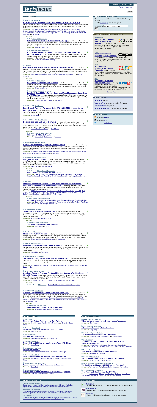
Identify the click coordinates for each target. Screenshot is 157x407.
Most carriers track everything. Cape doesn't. (106, 55)
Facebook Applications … (67, 74)
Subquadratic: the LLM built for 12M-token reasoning (104, 41)
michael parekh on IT (44, 218)
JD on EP (78, 191)
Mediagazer (90, 384)
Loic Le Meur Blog (32, 33)
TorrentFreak (36, 328)
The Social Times (36, 151)
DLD (48, 153)
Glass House (36, 194)
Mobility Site (66, 31)
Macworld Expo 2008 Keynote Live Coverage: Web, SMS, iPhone (47, 343)
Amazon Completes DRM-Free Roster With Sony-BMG (46, 293)
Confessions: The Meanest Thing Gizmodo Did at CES (51, 22)
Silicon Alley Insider (70, 29)
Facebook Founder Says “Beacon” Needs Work (48, 67)
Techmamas (36, 34)
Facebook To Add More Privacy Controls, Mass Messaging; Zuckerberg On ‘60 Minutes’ (57, 94)
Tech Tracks (75, 192)
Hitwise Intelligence (46, 133)
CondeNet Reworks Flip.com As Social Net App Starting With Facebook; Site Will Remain (53, 274)
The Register (76, 202)
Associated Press (61, 298)
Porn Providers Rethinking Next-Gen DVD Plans (99, 372)
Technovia (26, 34)
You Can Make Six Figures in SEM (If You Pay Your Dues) (102, 365)
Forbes (59, 202)
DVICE (48, 226)
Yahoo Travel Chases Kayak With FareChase (97, 328)
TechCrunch (35, 74)
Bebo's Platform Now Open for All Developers (44, 145)
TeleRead (26, 299)
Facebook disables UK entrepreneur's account (42, 245)
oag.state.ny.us (87, 339)
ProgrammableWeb (75, 151)
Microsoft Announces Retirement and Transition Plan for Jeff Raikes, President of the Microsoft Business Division (52, 185)
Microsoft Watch (51, 202)
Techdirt (33, 331)
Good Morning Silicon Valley (104, 347)
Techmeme (98, 100)
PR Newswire (42, 285)
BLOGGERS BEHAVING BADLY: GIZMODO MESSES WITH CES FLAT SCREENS (53, 54)
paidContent (64, 151)
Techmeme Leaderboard (102, 108)
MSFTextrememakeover (38, 191)
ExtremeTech (94, 374)
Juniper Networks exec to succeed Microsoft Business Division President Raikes (57, 200)
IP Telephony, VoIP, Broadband (42, 31)
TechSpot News (57, 309)
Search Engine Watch (110, 367)
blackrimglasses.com (41, 47)
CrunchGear (43, 222)
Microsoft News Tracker (63, 192)
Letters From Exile (76, 31)
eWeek (69, 202)
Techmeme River (100, 103)
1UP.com (101, 374)
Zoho (96, 64)
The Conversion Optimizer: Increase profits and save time (44, 356)
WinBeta (33, 203)
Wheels (38, 209)
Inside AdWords (34, 355)
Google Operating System (79, 176)
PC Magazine (99, 370)
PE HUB (60, 33)
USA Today (80, 298)
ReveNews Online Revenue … (74, 174)
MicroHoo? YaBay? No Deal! (35, 234)
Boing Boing (99, 360)
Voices (64, 202)
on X (105, 120)
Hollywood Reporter (115, 375)
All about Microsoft (44, 198)
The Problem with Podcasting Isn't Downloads (98, 334)
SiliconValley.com (95, 345)
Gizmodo (37, 20)
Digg (31, 267)
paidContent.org (46, 91)
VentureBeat (39, 100)
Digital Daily (121, 345)
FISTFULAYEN (44, 33)
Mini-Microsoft (51, 191)
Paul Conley (28, 319)
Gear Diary (34, 29)
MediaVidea (39, 226)
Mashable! (59, 100)
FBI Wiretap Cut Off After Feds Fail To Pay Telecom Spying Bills (46, 372)
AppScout (118, 374)
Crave (33, 218)
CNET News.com (36, 265)
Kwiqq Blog (56, 151)
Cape (96, 52)
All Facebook (35, 153)
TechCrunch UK (38, 243)
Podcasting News (95, 336)
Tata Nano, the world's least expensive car (43, 224)
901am (61, 29)
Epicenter (97, 350)
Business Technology (59, 352)
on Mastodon (108, 123)
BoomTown (55, 74)
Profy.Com (33, 299)
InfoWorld (38, 348)
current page (104, 23)
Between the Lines (45, 74)
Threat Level (37, 370)
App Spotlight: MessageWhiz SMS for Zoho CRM (104, 68)
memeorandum (91, 388)
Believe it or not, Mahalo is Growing (39, 122)
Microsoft (28, 181)
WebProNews (53, 174)
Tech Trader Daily (126, 347)
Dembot (77, 265)
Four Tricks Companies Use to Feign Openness (99, 351)
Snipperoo (43, 153)
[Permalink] (23, 20)
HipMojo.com (48, 137)
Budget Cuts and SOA (31, 350)
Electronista (72, 299)
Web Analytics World (96, 367)
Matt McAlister (94, 323)
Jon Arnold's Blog (52, 338)
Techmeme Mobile (101, 106)
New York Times (41, 305)
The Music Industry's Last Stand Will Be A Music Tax (45, 259)
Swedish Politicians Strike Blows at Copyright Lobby (43, 329)
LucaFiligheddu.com (37, 338)
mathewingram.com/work (78, 33)
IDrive (96, 79)
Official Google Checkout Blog (46, 171)
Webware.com (44, 50)
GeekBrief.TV (57, 31)
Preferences (128, 7)
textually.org (35, 345)
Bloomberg (52, 298)
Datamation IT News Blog (98, 375)
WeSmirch (89, 393)
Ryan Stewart (55, 129)
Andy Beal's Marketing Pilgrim (104, 363)
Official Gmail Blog (38, 363)
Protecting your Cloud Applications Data (104, 82)
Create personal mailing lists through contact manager (43, 365)
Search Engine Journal (47, 358)
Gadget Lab (53, 33)
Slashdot (46, 309)
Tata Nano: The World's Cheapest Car (39, 211)
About (121, 7)
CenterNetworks (53, 29)
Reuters (92, 360)
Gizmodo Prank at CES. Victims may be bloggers (48, 41)
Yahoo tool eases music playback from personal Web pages (103, 321)
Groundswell (40, 80)
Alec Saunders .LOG (31, 334)
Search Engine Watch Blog (42, 176)
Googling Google (47, 166)
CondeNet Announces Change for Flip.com (64, 285)
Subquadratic (99, 37)
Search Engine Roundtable (60, 176)
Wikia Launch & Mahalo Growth (39, 135)
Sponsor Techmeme (113, 92)
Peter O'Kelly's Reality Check (52, 194)
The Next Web (43, 29)
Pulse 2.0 (34, 280)
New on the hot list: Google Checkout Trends (44, 172)
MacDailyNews (109, 374)
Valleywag (67, 33)
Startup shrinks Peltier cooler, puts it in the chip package (102, 358)
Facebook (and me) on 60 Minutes (42, 83)
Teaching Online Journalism (50, 323)
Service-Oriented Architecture (40, 352)
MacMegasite (72, 298)
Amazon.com (44, 298)
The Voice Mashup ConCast (33, 336)
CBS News (28, 65)
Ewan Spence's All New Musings (45, 60)
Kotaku (93, 347)
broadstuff (46, 265)
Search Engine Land (41, 174)
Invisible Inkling (36, 323)
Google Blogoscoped (40, 157)
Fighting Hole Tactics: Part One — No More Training (42, 321)
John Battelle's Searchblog (39, 129)
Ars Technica (41, 373)
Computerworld (112, 345)
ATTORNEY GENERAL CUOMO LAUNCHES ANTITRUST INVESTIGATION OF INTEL (102, 342)
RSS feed (107, 117)
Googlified (30, 176)
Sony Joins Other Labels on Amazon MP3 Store (45, 307)
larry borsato (53, 265)
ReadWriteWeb (48, 100)
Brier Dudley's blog (31, 301)
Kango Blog (93, 330)
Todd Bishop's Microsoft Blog (65, 191)
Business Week (40, 202)
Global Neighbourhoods (39, 39)
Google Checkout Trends (34, 159)
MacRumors (35, 341)
